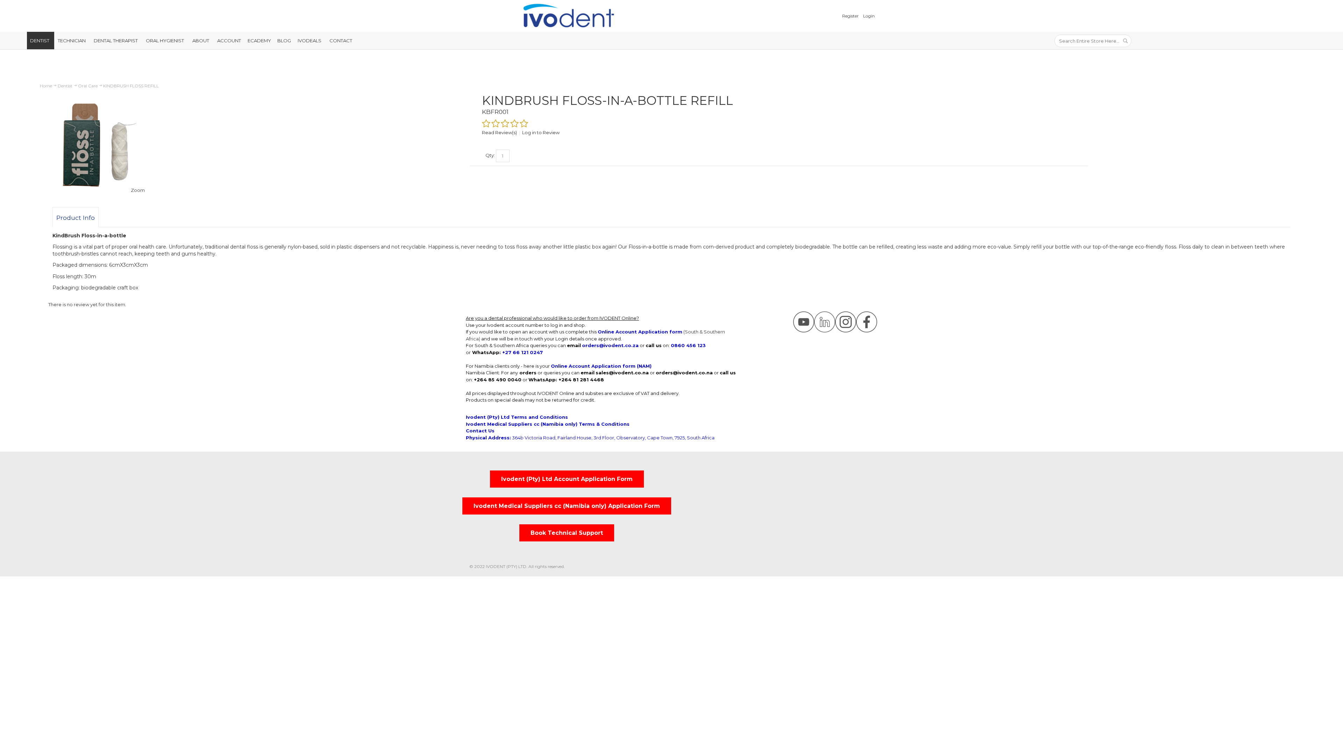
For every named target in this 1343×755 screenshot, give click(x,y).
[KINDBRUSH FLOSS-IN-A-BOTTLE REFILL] (98, 96)
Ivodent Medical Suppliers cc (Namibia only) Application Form (567, 506)
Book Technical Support (567, 533)
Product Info (75, 217)
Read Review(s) (499, 132)
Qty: (490, 155)
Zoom (138, 190)
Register (850, 16)
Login (869, 16)
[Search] (1125, 41)
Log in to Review (541, 132)
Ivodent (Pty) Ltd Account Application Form (567, 479)
